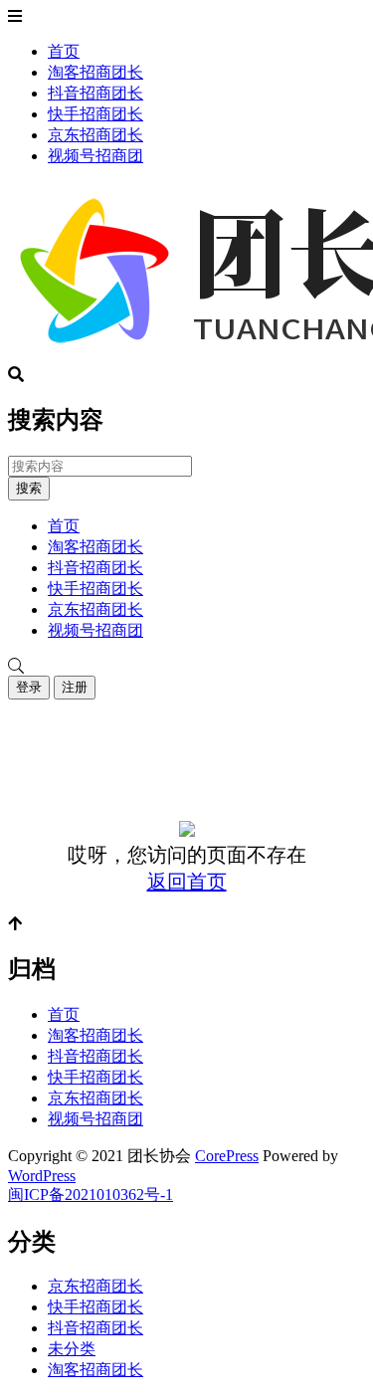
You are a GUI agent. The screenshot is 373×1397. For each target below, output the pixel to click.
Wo (19, 1175)
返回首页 (187, 882)
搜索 (29, 488)
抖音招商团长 (95, 93)
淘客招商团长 (95, 72)
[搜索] (186, 667)
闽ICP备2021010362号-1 (90, 1194)
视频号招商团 (95, 155)
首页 (64, 51)
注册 (75, 687)
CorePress (227, 1155)
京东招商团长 (95, 134)
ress (64, 1175)
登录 (29, 687)
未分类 (71, 1348)
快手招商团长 (95, 113)
